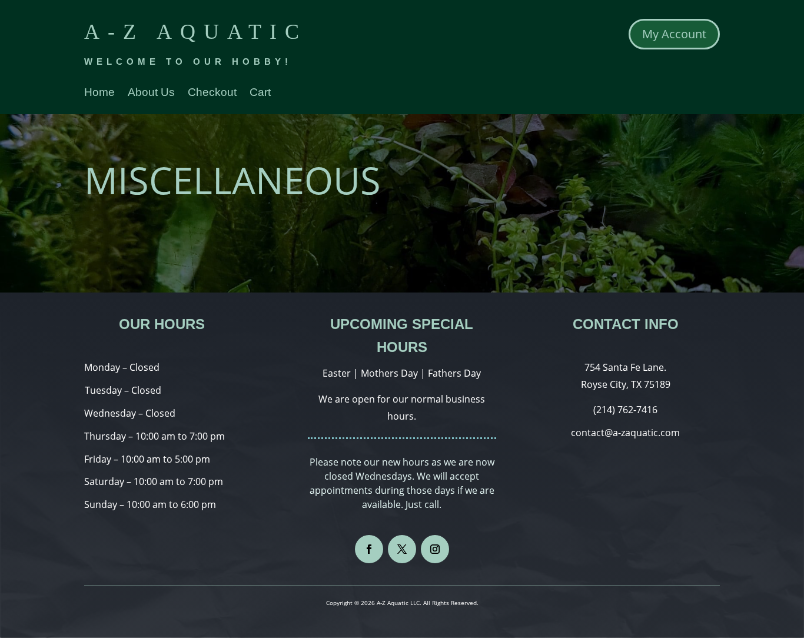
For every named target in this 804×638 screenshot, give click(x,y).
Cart (260, 93)
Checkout (212, 93)
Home (99, 93)
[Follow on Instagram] (435, 549)
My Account (674, 34)
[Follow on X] (402, 549)
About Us (151, 93)
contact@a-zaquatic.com (625, 432)
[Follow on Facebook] (369, 549)
